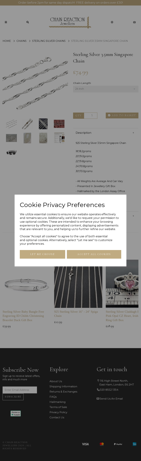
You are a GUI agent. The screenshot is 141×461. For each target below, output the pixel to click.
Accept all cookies (94, 254)
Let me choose (42, 254)
